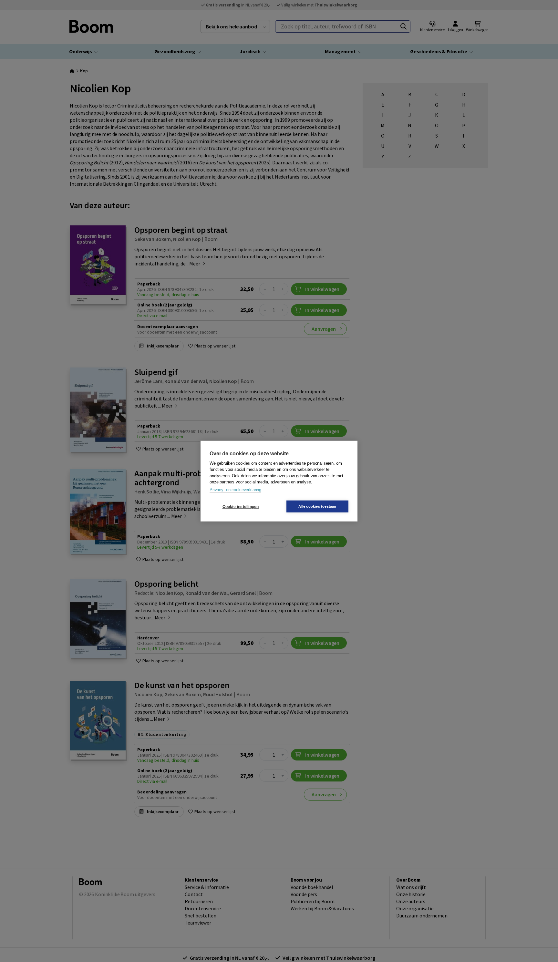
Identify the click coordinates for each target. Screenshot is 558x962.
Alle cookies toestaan (317, 506)
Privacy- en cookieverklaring (235, 489)
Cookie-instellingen (240, 506)
